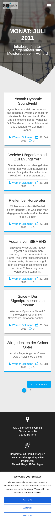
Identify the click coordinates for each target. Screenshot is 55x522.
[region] (27, 497)
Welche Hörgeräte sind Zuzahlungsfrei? (27, 157)
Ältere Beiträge (39, 384)
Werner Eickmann (22, 137)
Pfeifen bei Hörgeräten (27, 200)
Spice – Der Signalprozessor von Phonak (28, 300)
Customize (27, 508)
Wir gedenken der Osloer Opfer (27, 345)
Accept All (27, 500)
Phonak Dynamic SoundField (27, 101)
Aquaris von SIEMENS (27, 241)
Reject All (27, 516)
